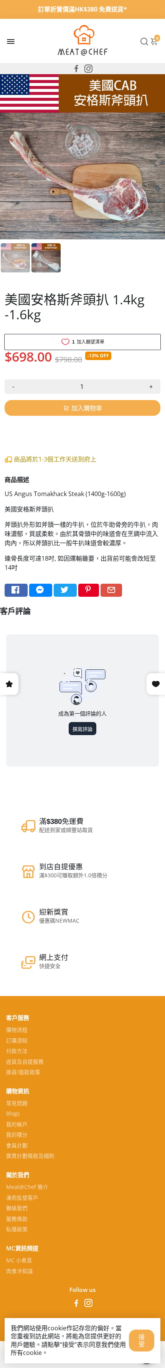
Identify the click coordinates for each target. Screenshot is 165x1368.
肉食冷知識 (19, 1271)
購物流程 (17, 1030)
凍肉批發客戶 (22, 1198)
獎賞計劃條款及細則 (30, 1156)
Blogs (13, 1114)
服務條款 (17, 1219)
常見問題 (17, 1104)
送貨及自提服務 (25, 1062)
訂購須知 (17, 1041)
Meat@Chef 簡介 (27, 1187)
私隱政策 (17, 1230)
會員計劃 (17, 1146)
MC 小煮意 (19, 1261)
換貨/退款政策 (23, 1072)
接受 (142, 1340)
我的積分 (17, 1135)
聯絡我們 (17, 1208)
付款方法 (17, 1051)
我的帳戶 (17, 1125)
